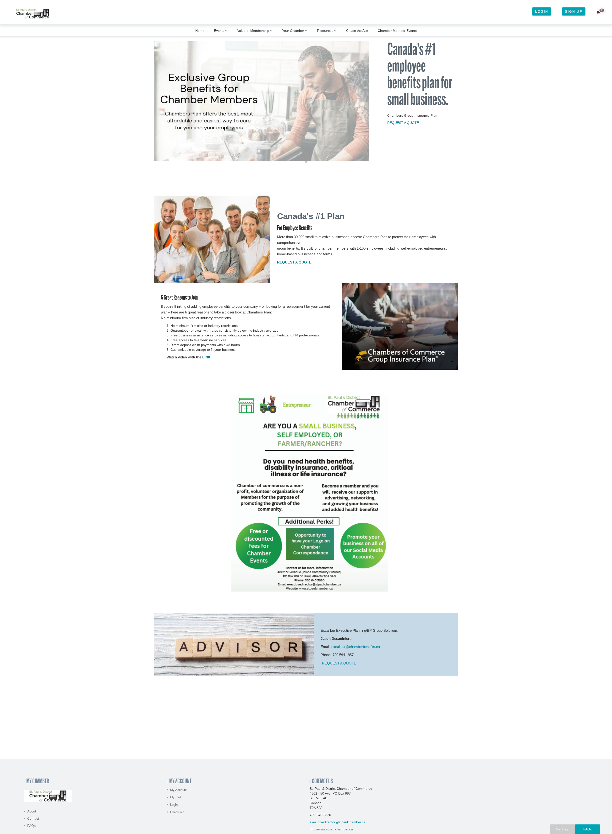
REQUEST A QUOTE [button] (339, 663)
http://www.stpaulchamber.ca (331, 829)
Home (199, 31)
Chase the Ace (357, 31)
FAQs (31, 826)
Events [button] (219, 31)
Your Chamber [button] (293, 31)
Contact (33, 818)
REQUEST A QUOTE (403, 123)
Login (541, 11)
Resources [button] (325, 31)
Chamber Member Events (397, 31)
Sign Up (573, 11)
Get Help (562, 829)
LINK (206, 357)
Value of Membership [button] (253, 31)
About (31, 811)
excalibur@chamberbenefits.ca (355, 647)
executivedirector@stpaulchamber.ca (338, 822)
